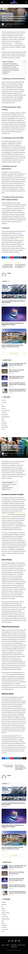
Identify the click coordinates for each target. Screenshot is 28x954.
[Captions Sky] (14, 2)
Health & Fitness (5, 414)
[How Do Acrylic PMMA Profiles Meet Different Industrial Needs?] (14, 292)
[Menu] (2, 2)
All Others (4, 400)
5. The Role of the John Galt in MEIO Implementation (10, 71)
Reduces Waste (6, 489)
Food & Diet (4, 412)
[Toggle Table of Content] (23, 62)
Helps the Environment (7, 487)
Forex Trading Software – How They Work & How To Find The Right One (20, 266)
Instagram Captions (6, 416)
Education (4, 408)
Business (3, 406)
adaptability (21, 238)
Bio (2, 404)
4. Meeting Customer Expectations (10, 68)
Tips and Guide (5, 427)
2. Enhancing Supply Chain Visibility (10, 65)
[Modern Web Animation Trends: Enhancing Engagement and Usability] (14, 314)
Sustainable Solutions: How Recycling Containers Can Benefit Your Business (7, 266)
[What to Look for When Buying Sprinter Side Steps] (5, 371)
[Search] (26, 2)
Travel (3, 429)
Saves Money (5, 486)
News (3, 13)
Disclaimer (14, 945)
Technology (4, 425)
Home (3, 945)
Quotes (3, 421)
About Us (8, 945)
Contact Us (14, 946)
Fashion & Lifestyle (5, 410)
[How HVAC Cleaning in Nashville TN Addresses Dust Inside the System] (5, 391)
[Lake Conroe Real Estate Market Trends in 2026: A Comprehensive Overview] (14, 336)
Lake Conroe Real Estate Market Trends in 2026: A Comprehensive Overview (17, 384)
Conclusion (4, 73)
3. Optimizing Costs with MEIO (9, 67)
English (9, 273)
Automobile (4, 402)
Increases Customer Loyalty (8, 484)
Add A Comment (14, 353)
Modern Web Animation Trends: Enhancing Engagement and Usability (16, 378)
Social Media (4, 423)
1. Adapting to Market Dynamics (9, 63)
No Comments (21, 453)
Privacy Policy (21, 945)
